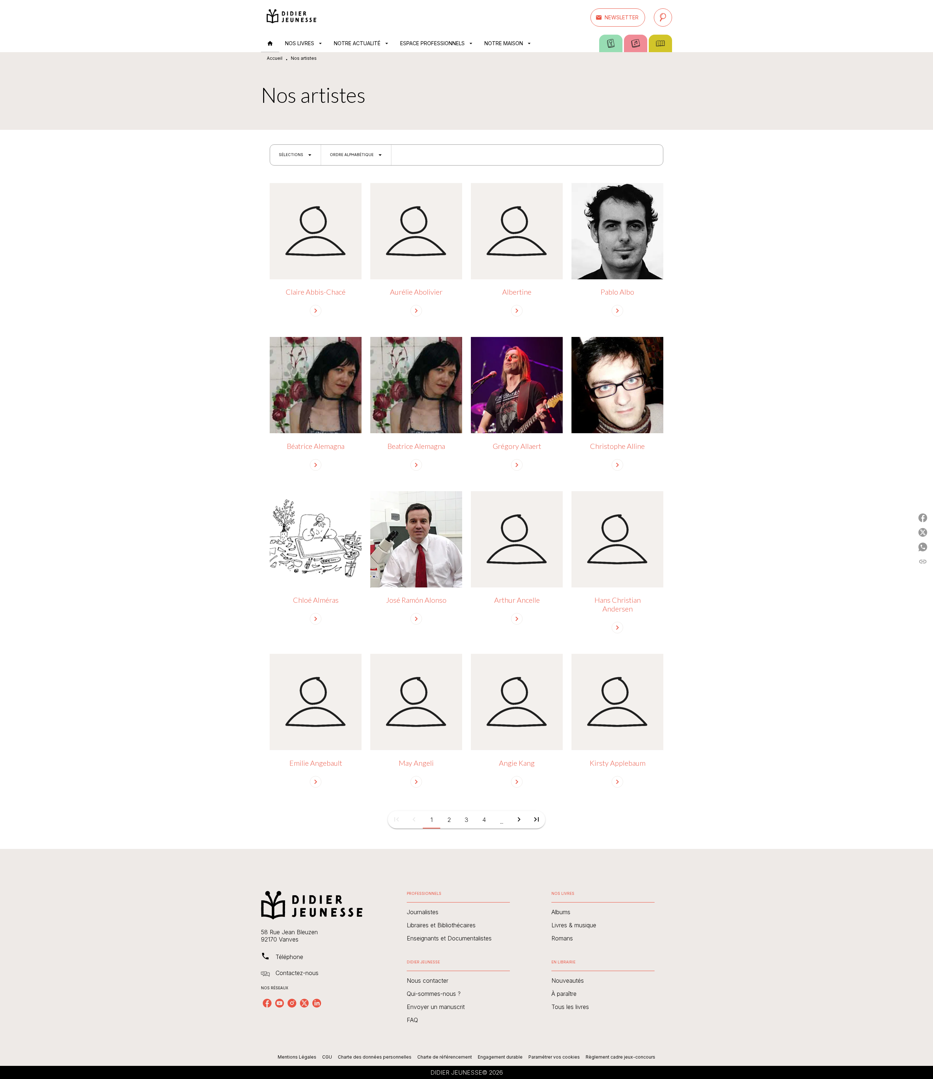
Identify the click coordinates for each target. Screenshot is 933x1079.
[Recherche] (663, 17)
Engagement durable (500, 1057)
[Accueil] (291, 17)
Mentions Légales (297, 1057)
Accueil (274, 58)
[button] (617, 17)
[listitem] (267, 1003)
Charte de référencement (444, 1057)
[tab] (270, 43)
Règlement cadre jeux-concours (620, 1057)
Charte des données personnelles (374, 1057)
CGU (327, 1057)
